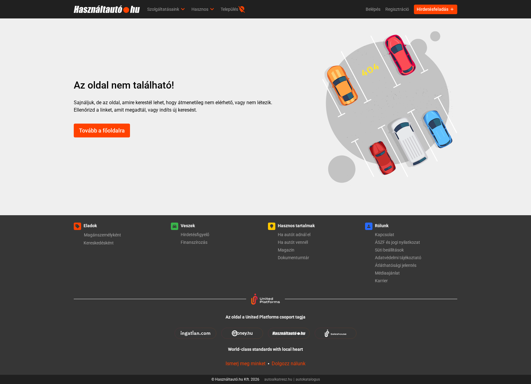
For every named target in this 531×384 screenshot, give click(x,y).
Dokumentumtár (293, 257)
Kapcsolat (384, 234)
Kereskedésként (99, 242)
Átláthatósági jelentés (395, 265)
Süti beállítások (389, 249)
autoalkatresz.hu (279, 379)
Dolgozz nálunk (288, 363)
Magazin (286, 249)
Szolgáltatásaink (163, 9)
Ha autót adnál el (294, 234)
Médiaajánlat (387, 273)
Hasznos (199, 9)
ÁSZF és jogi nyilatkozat (397, 242)
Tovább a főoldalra (102, 130)
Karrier (381, 280)
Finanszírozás (194, 242)
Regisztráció (397, 9)
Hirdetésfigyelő (195, 234)
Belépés (373, 9)
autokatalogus (308, 379)
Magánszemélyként (102, 234)
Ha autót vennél (293, 242)
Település (229, 9)
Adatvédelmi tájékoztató (398, 257)
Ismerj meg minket (246, 363)
